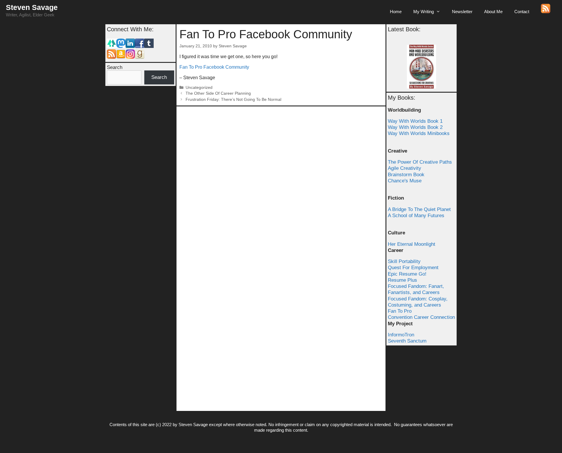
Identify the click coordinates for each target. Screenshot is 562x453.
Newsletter (462, 11)
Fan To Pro (400, 311)
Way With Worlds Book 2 (415, 127)
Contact (521, 11)
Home (396, 11)
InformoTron (401, 335)
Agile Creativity (404, 168)
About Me (493, 11)
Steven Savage (32, 7)
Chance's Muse (405, 181)
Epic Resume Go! (407, 274)
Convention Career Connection (421, 317)
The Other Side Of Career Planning (218, 93)
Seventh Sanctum (407, 341)
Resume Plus (402, 280)
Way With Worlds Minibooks (419, 133)
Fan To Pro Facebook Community (214, 67)
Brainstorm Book (406, 174)
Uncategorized (199, 87)
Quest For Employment (413, 267)
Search (114, 67)
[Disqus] (281, 182)
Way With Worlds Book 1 (415, 121)
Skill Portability (404, 261)
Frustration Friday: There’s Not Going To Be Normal (233, 99)
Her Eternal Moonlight (411, 244)
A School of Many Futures (416, 215)
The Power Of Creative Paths (420, 162)
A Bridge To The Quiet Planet (419, 209)
